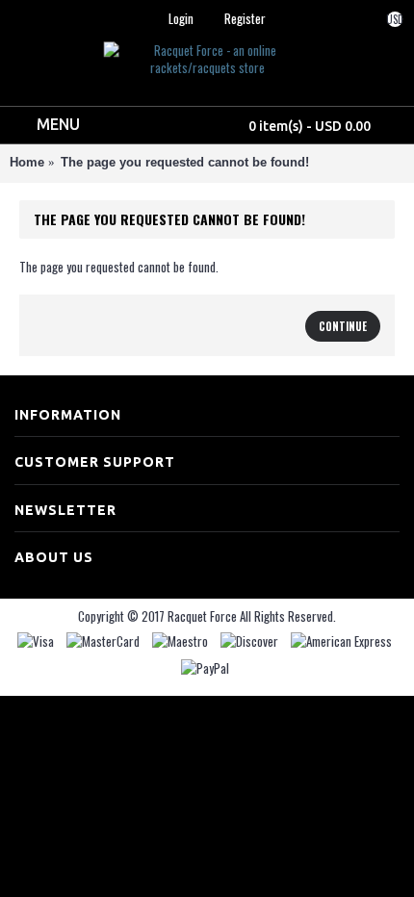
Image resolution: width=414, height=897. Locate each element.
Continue (343, 326)
